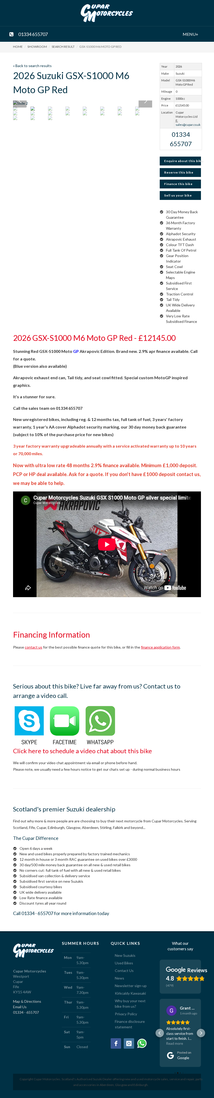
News (119, 978)
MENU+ (184, 33)
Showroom (37, 47)
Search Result (63, 47)
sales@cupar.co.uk (188, 124)
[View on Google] (171, 1010)
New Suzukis (125, 955)
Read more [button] (174, 1043)
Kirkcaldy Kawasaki (130, 993)
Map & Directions (27, 1001)
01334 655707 (33, 33)
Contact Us (124, 970)
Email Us (20, 1007)
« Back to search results (32, 65)
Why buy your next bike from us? (130, 1003)
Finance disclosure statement (130, 1024)
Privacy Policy (126, 1014)
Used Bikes (124, 963)
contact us (33, 647)
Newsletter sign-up (131, 985)
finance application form (160, 647)
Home (18, 47)
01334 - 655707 (37, 913)
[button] (160, 1033)
